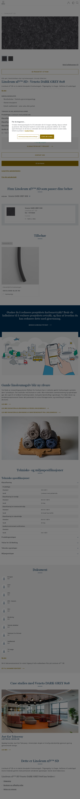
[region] (40, 129)
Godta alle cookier (46, 136)
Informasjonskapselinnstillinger (28, 136)
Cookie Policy (29, 131)
